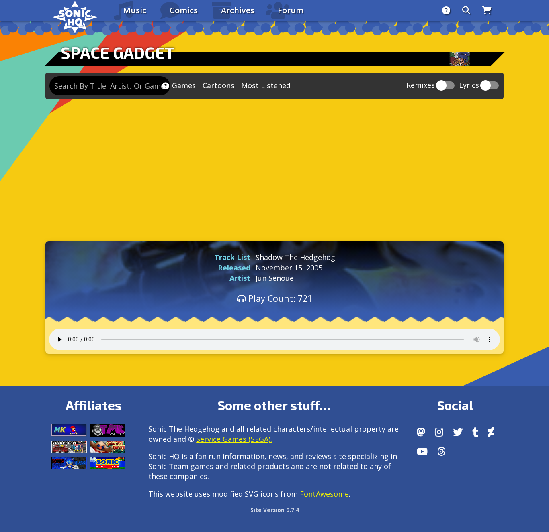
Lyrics (469, 85)
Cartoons (218, 85)
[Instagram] (439, 432)
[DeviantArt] (491, 432)
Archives (237, 10)
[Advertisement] (274, 168)
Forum (290, 10)
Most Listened (266, 85)
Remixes (420, 85)
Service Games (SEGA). (234, 439)
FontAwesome (324, 494)
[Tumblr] (475, 432)
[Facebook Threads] (441, 451)
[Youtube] (422, 451)
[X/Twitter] (458, 432)
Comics (184, 10)
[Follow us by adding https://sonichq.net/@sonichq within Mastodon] (421, 432)
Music (134, 10)
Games (184, 85)
